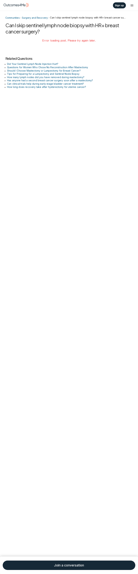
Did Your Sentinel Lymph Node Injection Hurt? (32, 63)
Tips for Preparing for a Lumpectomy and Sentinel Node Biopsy (43, 73)
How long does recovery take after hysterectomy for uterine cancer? (46, 87)
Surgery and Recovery (35, 17)
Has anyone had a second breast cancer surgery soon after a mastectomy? (50, 80)
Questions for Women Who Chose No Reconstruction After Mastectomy (47, 67)
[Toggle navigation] (132, 5)
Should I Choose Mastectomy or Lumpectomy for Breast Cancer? (44, 70)
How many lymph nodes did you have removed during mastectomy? (45, 77)
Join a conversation (69, 565)
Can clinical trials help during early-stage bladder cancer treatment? (45, 83)
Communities (12, 17)
